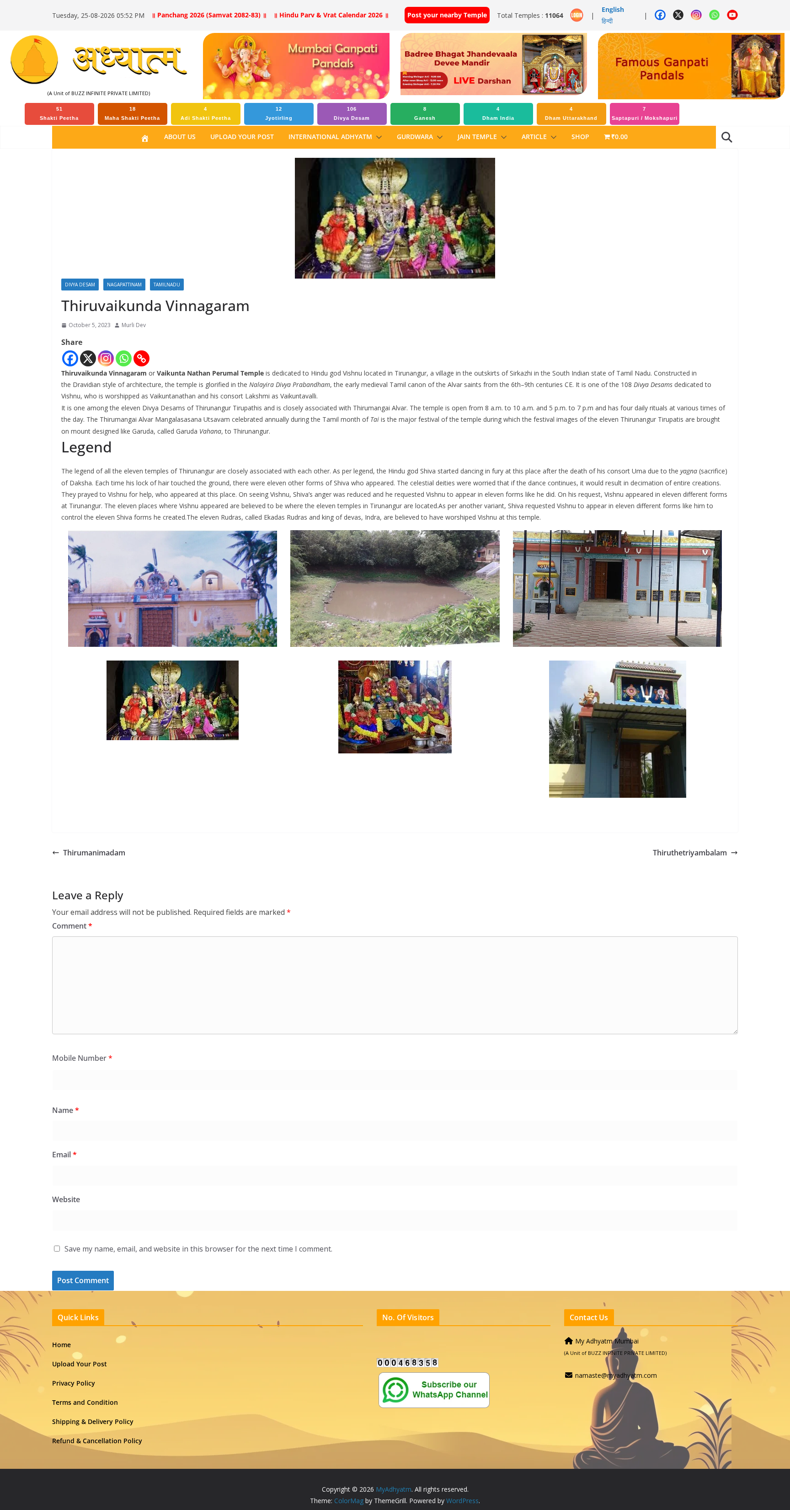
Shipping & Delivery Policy (92, 1421)
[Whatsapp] (124, 358)
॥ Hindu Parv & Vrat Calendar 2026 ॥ (331, 15)
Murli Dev (134, 325)
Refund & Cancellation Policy (97, 1440)
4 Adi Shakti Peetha (206, 113)
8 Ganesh (425, 113)
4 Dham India (498, 113)
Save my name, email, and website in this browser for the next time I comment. (198, 1249)
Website (66, 1199)
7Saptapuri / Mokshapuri (645, 113)
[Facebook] (70, 358)
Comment (72, 926)
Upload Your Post (242, 136)
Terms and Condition (85, 1402)
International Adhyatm (330, 136)
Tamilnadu (167, 284)
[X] (88, 358)
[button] (377, 137)
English (613, 9)
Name (65, 1110)
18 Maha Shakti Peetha (132, 113)
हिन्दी (607, 20)
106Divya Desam (352, 113)
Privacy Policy (73, 1383)
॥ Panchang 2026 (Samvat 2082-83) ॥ (209, 15)
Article (534, 136)
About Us (180, 136)
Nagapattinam (124, 284)
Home (61, 1344)
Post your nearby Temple (447, 15)
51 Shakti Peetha (59, 113)
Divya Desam (80, 284)
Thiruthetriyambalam (690, 853)
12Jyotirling (279, 113)
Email (64, 1155)
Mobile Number (82, 1058)
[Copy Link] (141, 358)
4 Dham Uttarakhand (571, 113)
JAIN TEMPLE (477, 136)
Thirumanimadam (94, 853)
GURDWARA (415, 136)
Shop (580, 136)
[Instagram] (106, 358)
